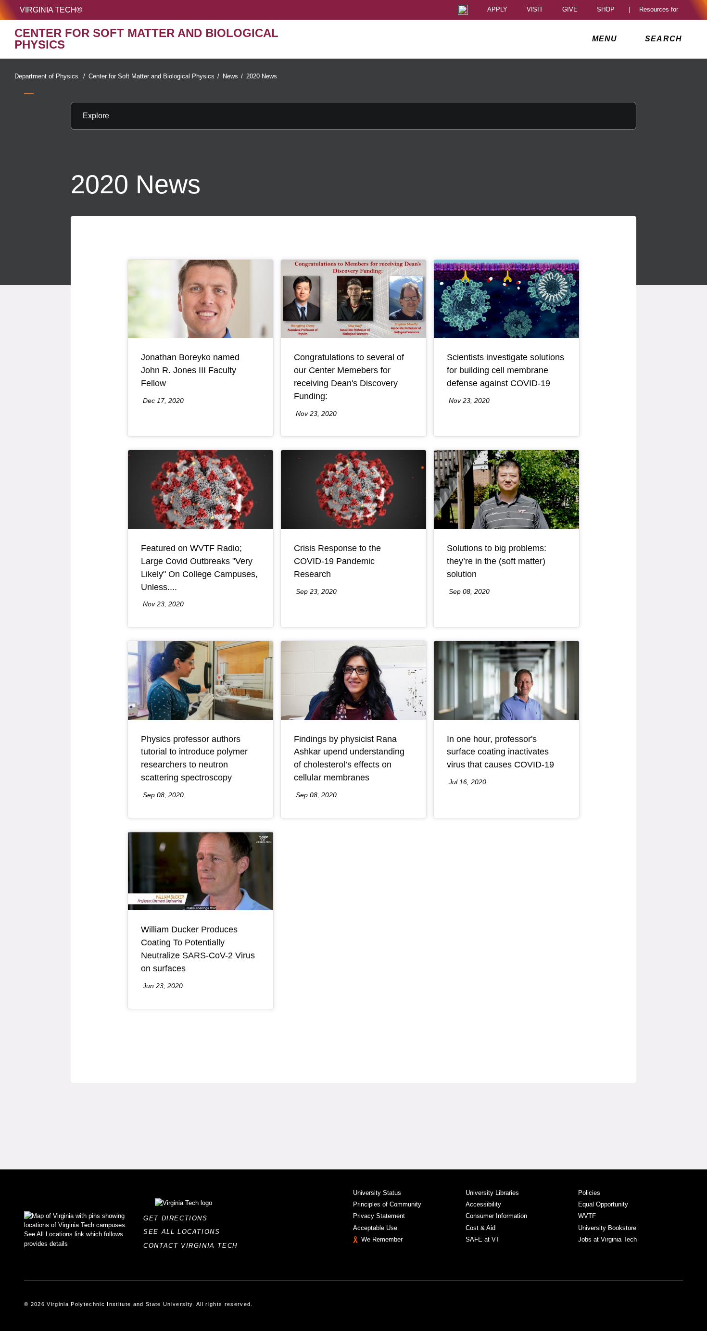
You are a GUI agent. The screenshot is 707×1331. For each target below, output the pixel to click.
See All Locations (184, 1231)
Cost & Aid (480, 1227)
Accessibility (483, 1204)
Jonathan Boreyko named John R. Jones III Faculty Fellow (190, 370)
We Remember (382, 1239)
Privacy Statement (379, 1215)
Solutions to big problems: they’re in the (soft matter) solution (496, 561)
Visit (535, 10)
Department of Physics (49, 76)
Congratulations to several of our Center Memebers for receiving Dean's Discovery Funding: (349, 376)
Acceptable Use (375, 1227)
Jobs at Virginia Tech (607, 1239)
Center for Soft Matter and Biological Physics (153, 76)
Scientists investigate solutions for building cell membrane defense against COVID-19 (505, 370)
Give (570, 10)
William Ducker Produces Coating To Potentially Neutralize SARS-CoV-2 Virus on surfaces (198, 949)
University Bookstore (607, 1227)
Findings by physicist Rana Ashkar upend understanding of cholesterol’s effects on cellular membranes (349, 758)
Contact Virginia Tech (193, 1245)
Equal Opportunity (603, 1204)
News (233, 76)
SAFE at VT (483, 1239)
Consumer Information (496, 1215)
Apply (497, 10)
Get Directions (178, 1218)
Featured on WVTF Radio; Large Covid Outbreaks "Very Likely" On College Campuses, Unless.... (199, 567)
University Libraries (492, 1192)
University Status (377, 1192)
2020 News (261, 76)
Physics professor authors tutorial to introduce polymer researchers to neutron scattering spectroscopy (194, 758)
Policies (589, 1192)
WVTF (587, 1215)
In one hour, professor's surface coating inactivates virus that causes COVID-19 (500, 752)
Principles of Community (387, 1204)
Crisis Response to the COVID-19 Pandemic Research (337, 561)
